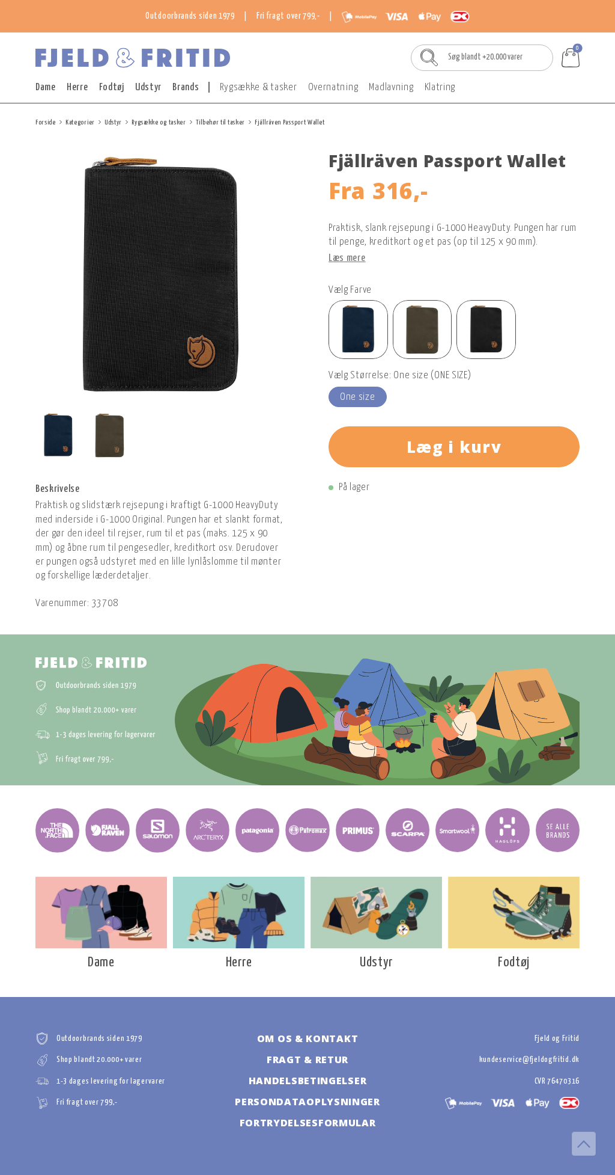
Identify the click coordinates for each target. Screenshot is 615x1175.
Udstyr (148, 87)
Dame (45, 87)
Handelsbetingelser (308, 1080)
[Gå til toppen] (584, 1144)
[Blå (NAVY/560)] (358, 330)
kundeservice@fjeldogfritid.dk (529, 1060)
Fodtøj (111, 87)
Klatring (440, 87)
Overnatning (333, 87)
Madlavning (391, 87)
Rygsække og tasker (159, 122)
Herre (77, 87)
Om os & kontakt (308, 1038)
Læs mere (347, 258)
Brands (185, 87)
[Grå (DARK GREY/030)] (486, 330)
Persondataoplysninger (307, 1101)
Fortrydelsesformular (308, 1122)
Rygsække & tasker (258, 87)
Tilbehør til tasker (220, 122)
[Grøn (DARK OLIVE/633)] (422, 330)
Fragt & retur (307, 1059)
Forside (45, 122)
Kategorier (80, 122)
